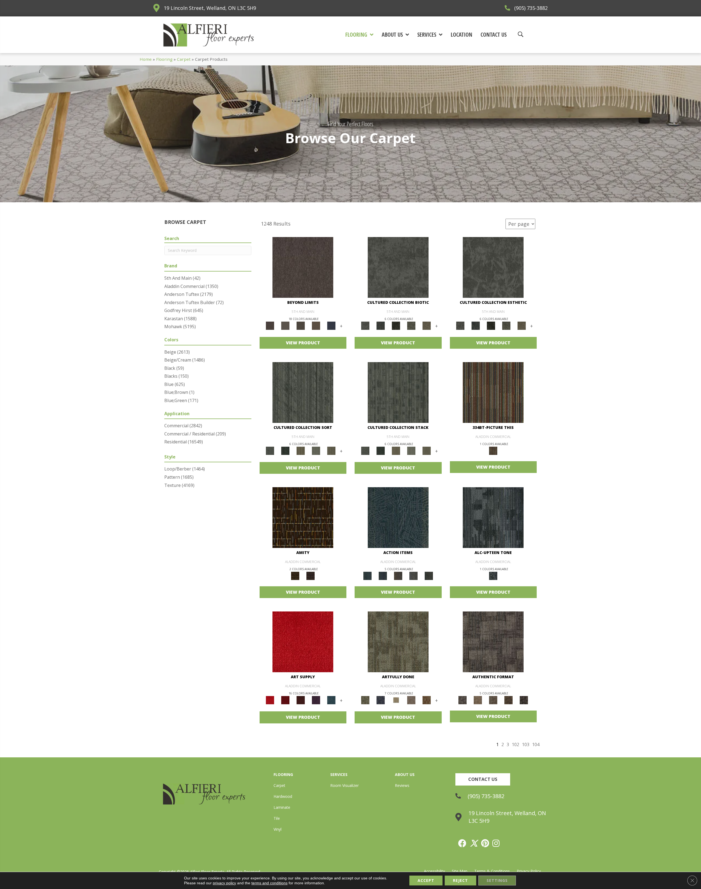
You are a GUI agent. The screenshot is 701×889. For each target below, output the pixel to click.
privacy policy (224, 883)
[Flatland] (331, 325)
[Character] (380, 325)
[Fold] (301, 450)
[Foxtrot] (493, 517)
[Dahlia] (285, 699)
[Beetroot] (301, 699)
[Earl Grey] (413, 575)
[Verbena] (316, 699)
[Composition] (411, 325)
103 (525, 744)
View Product (303, 343)
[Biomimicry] (398, 266)
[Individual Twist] (493, 699)
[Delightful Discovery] (398, 641)
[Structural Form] (524, 699)
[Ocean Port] (383, 575)
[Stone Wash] (331, 699)
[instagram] (496, 843)
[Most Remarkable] (380, 699)
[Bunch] (285, 450)
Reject (460, 880)
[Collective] (396, 325)
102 (515, 744)
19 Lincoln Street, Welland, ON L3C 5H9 (210, 8)
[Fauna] (316, 325)
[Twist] (331, 450)
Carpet (184, 59)
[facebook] (462, 843)
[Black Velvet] (310, 575)
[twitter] (474, 843)
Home (146, 59)
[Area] (302, 266)
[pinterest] (485, 843)
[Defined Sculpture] (478, 699)
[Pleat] (316, 450)
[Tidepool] (398, 517)
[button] (482, 779)
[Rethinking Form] (508, 699)
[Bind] (302, 391)
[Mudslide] (493, 391)
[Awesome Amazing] (411, 699)
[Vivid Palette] (426, 699)
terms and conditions (269, 883)
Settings (497, 880)
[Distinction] (426, 325)
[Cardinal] (302, 641)
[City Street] (429, 575)
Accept (426, 880)
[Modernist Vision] (396, 699)
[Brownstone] (398, 575)
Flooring (164, 59)
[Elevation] (301, 325)
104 (535, 744)
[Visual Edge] (493, 641)
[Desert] (285, 325)
